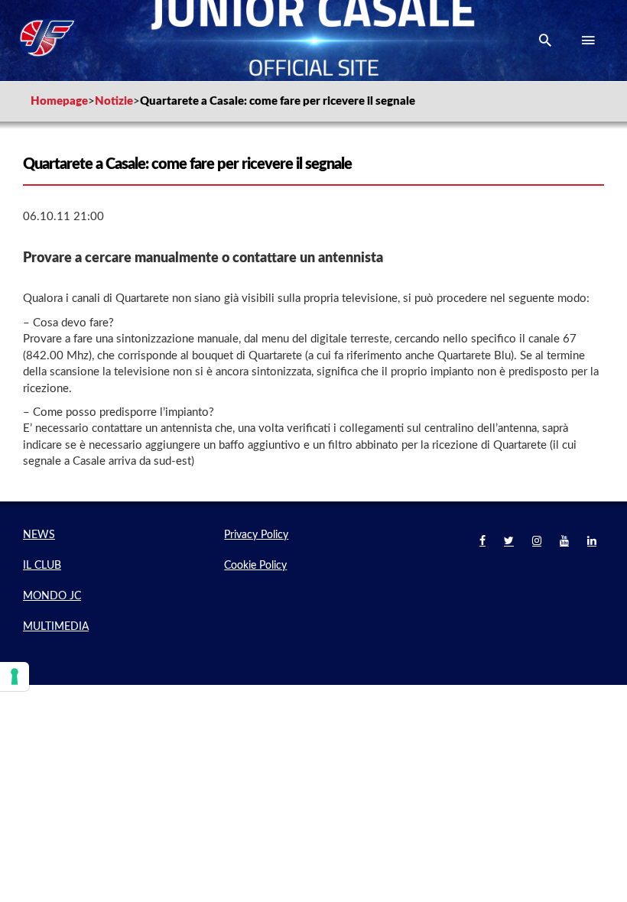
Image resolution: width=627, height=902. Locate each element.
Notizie (114, 101)
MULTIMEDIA (56, 626)
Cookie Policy (255, 565)
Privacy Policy (256, 535)
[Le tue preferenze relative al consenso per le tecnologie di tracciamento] (14, 676)
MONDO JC (52, 596)
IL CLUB (42, 565)
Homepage (59, 101)
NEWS (39, 535)
